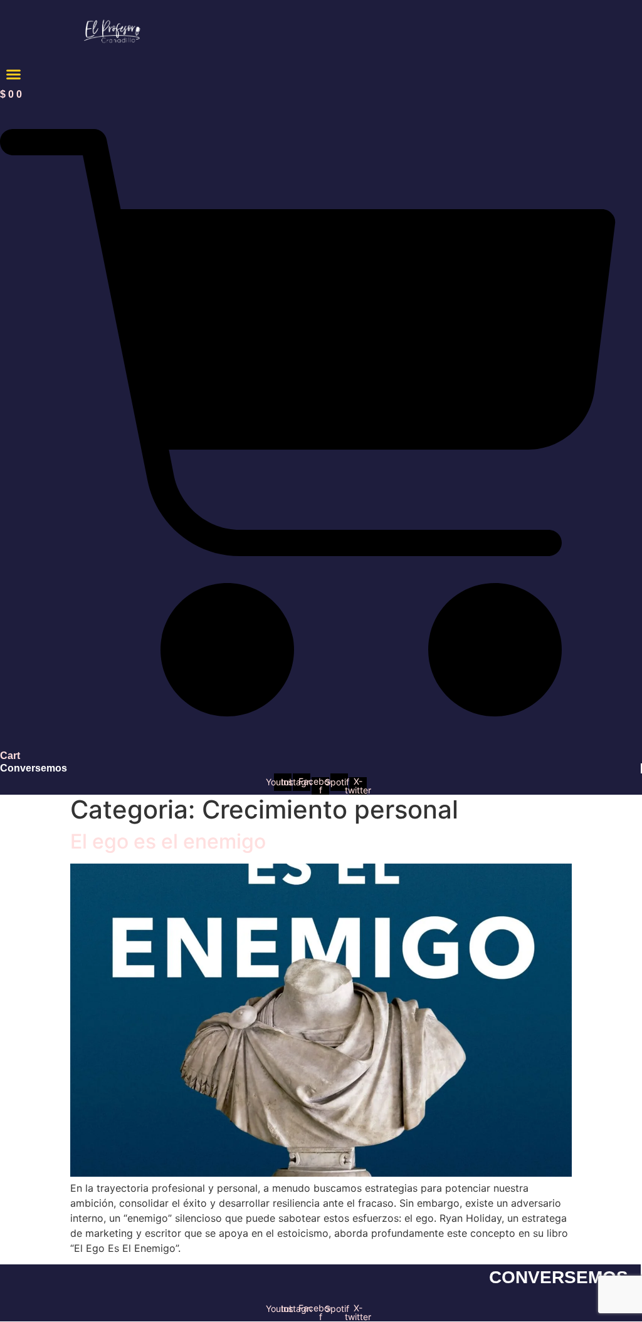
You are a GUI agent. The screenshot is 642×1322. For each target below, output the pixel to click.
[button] (14, 74)
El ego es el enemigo (168, 841)
